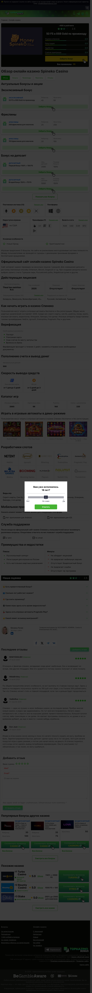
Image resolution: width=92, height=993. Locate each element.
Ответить (46, 507)
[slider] (46, 497)
